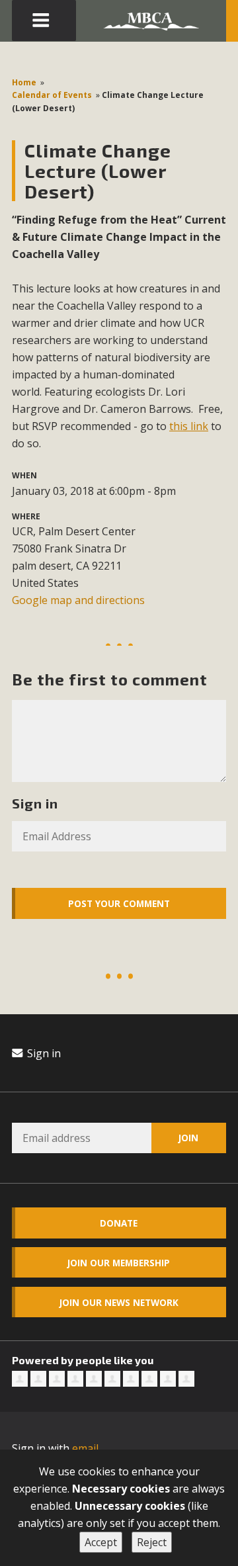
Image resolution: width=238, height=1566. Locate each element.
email (85, 1448)
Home (24, 82)
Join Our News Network (119, 1302)
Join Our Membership (118, 1262)
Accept (101, 1542)
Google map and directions (78, 600)
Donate (119, 1223)
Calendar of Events (52, 95)
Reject (152, 1542)
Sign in (42, 1053)
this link (188, 426)
